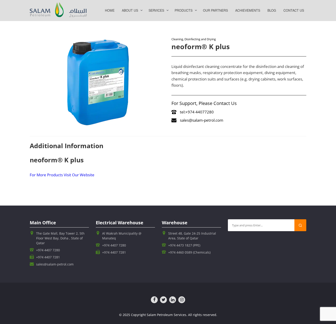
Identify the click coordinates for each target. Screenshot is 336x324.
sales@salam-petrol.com (201, 120)
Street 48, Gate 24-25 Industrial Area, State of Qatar (192, 235)
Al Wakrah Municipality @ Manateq (121, 235)
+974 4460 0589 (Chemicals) (189, 252)
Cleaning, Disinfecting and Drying (193, 39)
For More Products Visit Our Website (62, 174)
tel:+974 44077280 (197, 112)
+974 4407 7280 (48, 250)
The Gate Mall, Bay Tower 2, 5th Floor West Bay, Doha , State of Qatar (60, 238)
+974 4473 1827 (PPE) (184, 245)
